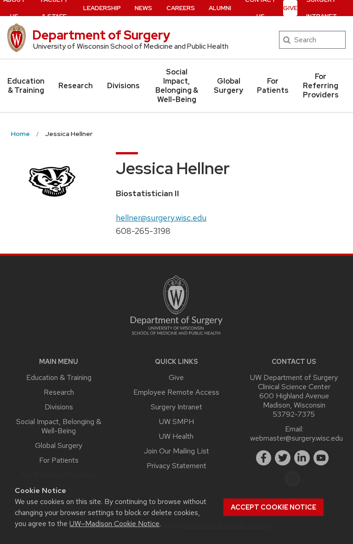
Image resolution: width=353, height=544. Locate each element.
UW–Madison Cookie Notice (114, 523)
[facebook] (264, 458)
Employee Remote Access (176, 392)
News (143, 8)
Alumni (220, 8)
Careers (180, 8)
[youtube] (321, 458)
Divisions (123, 86)
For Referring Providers (321, 86)
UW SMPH (176, 421)
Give (290, 8)
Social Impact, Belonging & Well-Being (176, 85)
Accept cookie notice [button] (273, 507)
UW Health (176, 436)
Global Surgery (228, 85)
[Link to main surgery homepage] (176, 337)
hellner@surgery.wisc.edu (161, 217)
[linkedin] (302, 458)
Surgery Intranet (176, 407)
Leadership (102, 8)
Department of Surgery (101, 35)
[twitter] (282, 458)
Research (75, 86)
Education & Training (26, 85)
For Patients (273, 85)
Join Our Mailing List (176, 451)
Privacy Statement (176, 465)
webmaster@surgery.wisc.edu (296, 438)
